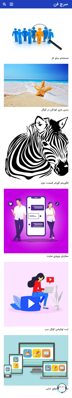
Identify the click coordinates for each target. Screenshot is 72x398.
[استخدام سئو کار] (36, 33)
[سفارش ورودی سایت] (36, 221)
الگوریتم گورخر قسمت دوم (54, 183)
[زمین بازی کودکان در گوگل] (36, 85)
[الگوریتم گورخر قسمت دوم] (36, 147)
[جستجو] (4, 4)
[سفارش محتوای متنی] (36, 360)
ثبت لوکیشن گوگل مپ (56, 329)
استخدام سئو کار (60, 58)
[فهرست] (11, 4)
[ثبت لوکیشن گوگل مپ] (36, 294)
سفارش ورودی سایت (57, 256)
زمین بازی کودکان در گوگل (54, 110)
